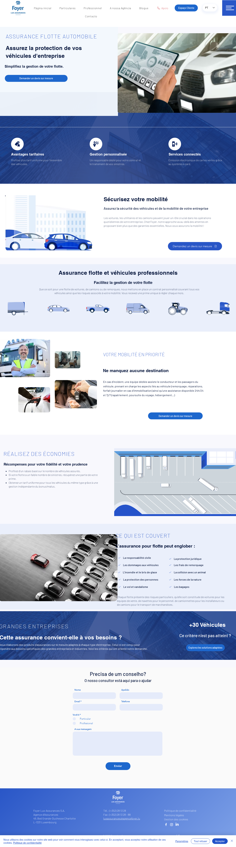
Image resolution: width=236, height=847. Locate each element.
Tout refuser (200, 841)
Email (77, 701)
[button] (67, 8)
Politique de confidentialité (27, 842)
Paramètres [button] (181, 841)
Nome (77, 690)
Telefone (125, 701)
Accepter (220, 841)
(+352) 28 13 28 (118, 810)
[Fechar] (232, 841)
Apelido (125, 690)
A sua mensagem (83, 729)
